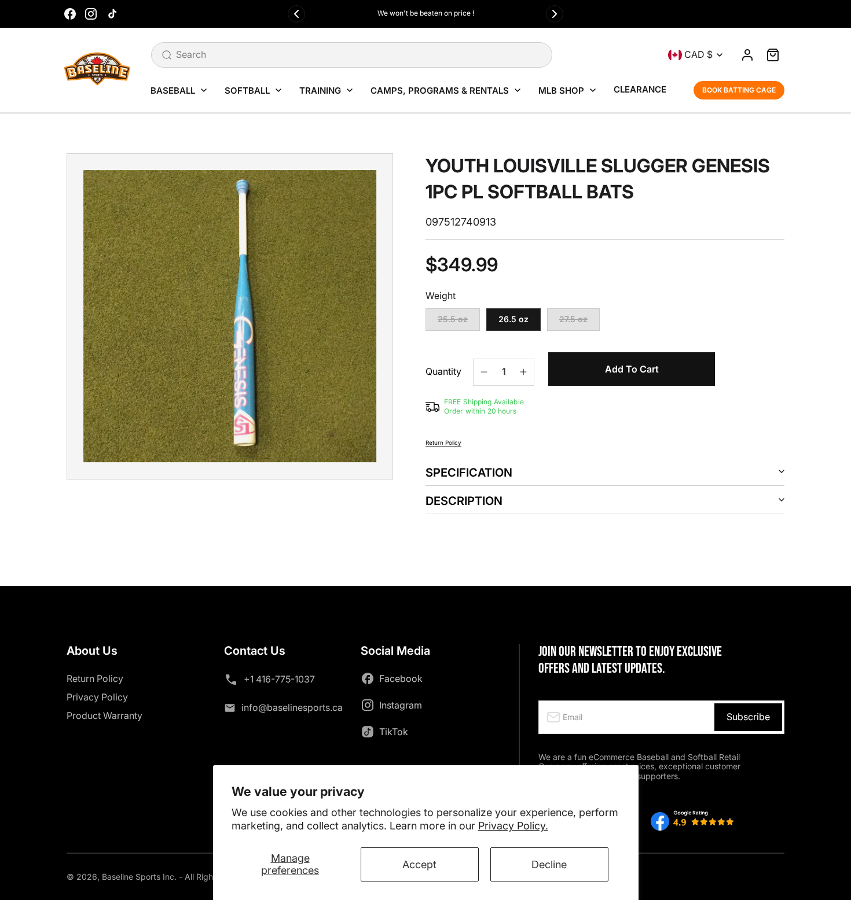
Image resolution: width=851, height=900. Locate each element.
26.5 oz (513, 319)
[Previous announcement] (296, 14)
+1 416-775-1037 (279, 679)
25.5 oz (459, 322)
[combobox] (351, 55)
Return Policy (443, 442)
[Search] (166, 55)
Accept (419, 864)
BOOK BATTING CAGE (739, 90)
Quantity (443, 371)
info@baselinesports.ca (292, 707)
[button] (773, 55)
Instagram (400, 705)
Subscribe (748, 716)
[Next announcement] (554, 14)
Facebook (401, 678)
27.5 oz (579, 322)
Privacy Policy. (513, 826)
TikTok (393, 731)
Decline (549, 864)
